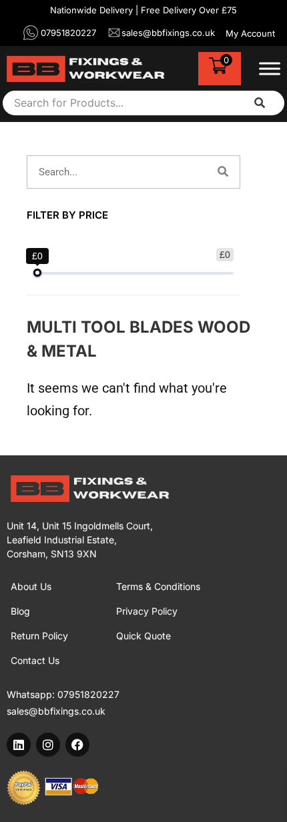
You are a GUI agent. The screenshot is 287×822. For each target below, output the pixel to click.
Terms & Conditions (158, 586)
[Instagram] (48, 745)
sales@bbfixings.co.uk (56, 711)
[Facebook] (77, 745)
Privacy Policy (147, 611)
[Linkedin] (19, 745)
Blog (20, 611)
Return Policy (39, 635)
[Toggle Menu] (269, 69)
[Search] (223, 172)
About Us (31, 586)
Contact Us (35, 660)
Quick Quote (143, 635)
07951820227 (88, 694)
